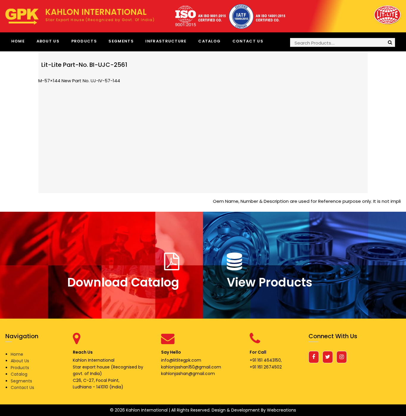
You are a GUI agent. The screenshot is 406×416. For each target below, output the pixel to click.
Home (18, 41)
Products (84, 41)
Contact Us (247, 41)
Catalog (209, 41)
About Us (48, 41)
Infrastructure (165, 41)
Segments (120, 41)
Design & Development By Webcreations (254, 410)
